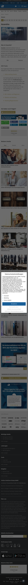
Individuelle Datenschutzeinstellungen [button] (14, 309)
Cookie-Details (7, 311)
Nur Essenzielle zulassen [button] (14, 306)
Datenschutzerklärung (15, 311)
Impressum (21, 311)
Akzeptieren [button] (14, 304)
